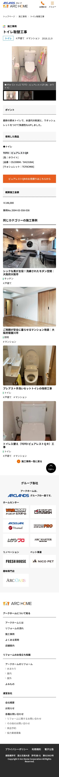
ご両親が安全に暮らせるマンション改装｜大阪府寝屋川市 (28, 331)
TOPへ (51, 469)
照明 (6, 337)
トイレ (8, 38)
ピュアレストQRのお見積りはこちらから (29, 179)
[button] (11, 95)
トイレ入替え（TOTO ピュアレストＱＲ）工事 (28, 445)
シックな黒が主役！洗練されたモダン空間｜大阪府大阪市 (29, 273)
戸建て (21, 38)
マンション (34, 38)
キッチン (8, 278)
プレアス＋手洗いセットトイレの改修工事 (27, 388)
